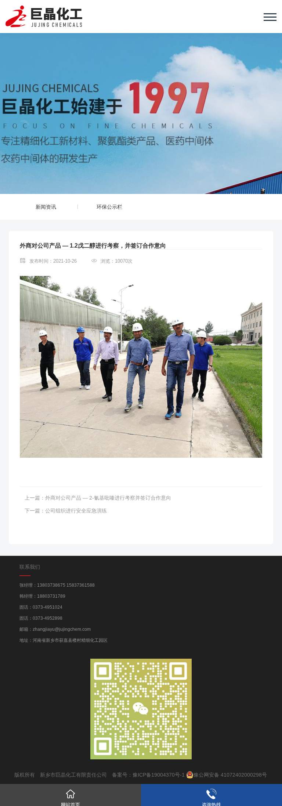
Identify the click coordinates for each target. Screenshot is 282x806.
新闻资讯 (46, 207)
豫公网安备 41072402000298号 (230, 775)
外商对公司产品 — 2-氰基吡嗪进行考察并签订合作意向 (108, 498)
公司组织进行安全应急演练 (76, 511)
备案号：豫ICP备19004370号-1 (148, 775)
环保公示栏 (109, 207)
